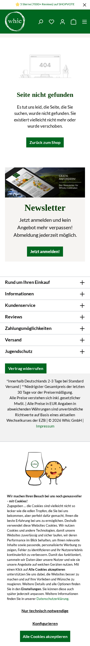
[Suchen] (40, 22)
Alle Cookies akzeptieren (45, 636)
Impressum (45, 426)
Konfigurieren (45, 623)
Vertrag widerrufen (25, 368)
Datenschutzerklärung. (52, 599)
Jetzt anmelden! (45, 251)
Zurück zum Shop (45, 142)
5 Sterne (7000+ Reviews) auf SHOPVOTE (47, 4)
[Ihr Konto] (62, 22)
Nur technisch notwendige (45, 610)
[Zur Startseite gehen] (15, 22)
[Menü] (84, 22)
